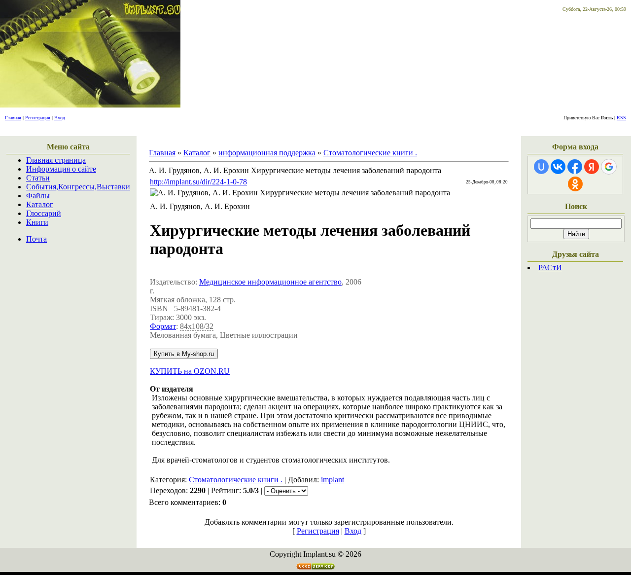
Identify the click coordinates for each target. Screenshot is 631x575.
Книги (37, 222)
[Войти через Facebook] (574, 166)
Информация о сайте (61, 169)
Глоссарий (43, 213)
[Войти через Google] (609, 167)
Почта (36, 239)
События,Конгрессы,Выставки (78, 186)
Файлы (38, 195)
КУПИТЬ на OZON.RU (190, 371)
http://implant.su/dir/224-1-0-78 (198, 182)
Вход (59, 117)
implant (332, 479)
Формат (163, 326)
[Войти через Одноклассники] (575, 184)
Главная (13, 117)
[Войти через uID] (541, 166)
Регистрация (37, 117)
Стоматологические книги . (370, 152)
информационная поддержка (267, 152)
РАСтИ (550, 267)
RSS (621, 117)
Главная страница (56, 160)
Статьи (38, 178)
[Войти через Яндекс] (591, 166)
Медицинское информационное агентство (270, 282)
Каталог (39, 204)
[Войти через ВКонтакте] (558, 166)
